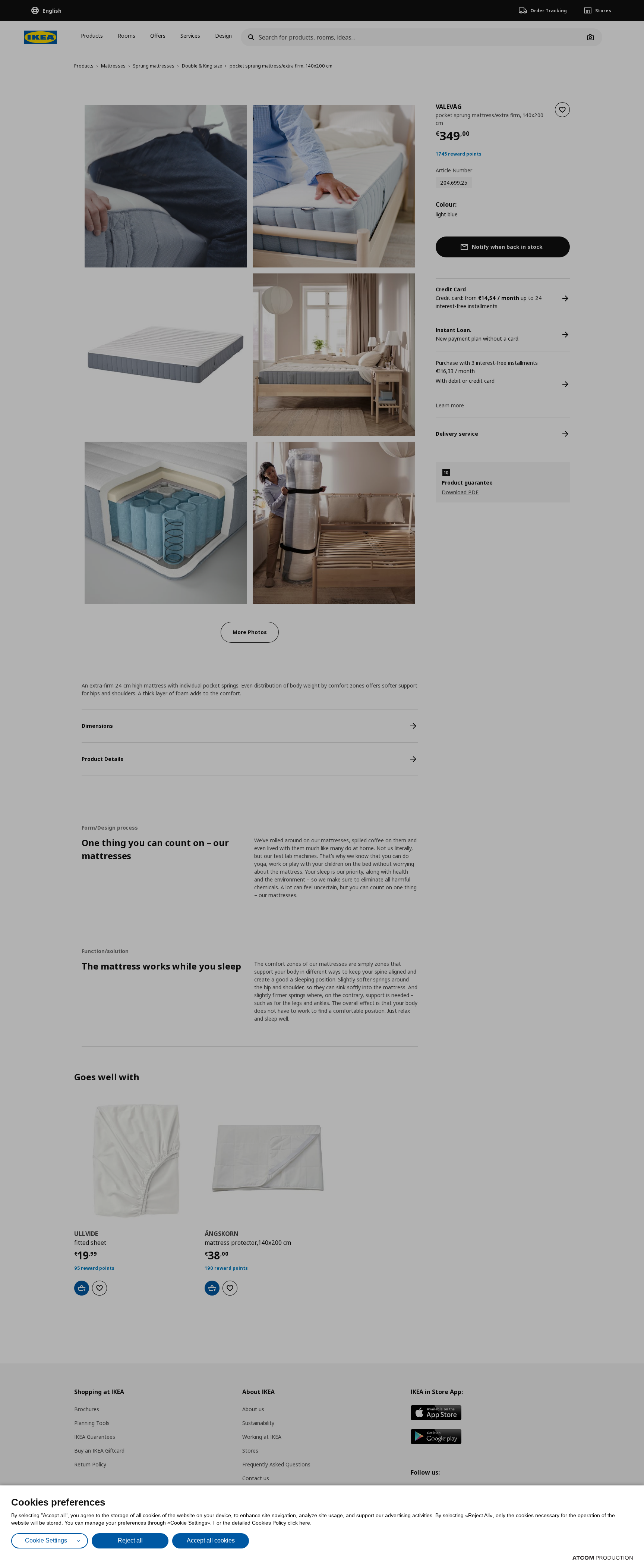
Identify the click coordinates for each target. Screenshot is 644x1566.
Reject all (130, 1540)
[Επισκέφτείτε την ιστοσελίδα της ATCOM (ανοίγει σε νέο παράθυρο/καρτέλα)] (602, 1557)
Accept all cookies (211, 1540)
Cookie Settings (46, 1540)
